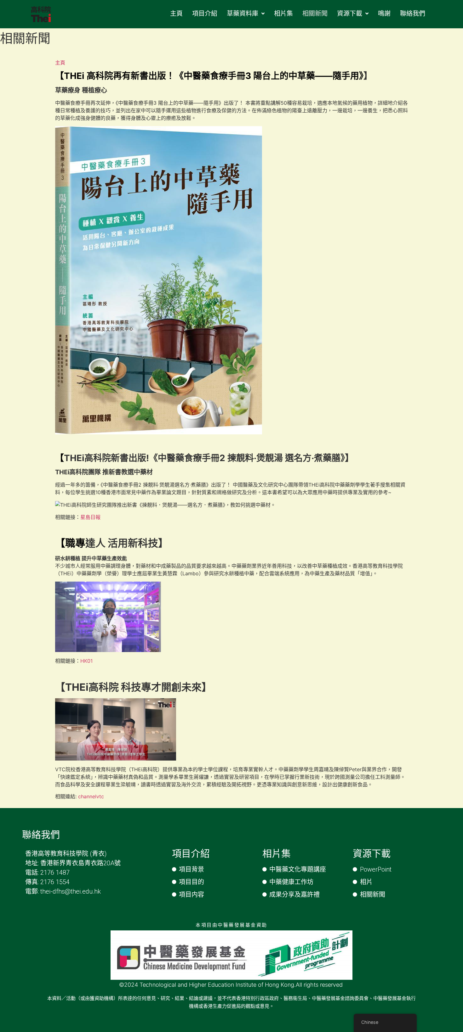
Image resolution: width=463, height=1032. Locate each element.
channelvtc (91, 796)
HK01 (86, 661)
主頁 (60, 62)
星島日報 (90, 517)
